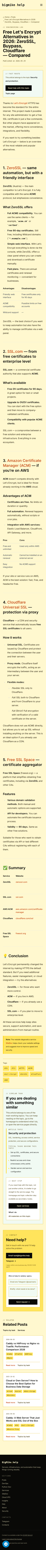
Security (5, 1511)
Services (21, 1330)
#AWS (6, 1080)
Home (7, 17)
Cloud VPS (6, 1497)
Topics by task (9, 1330)
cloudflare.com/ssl (24, 918)
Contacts (5, 1525)
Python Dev (6, 1487)
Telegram (5, 1521)
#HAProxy (28, 1354)
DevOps (5, 1483)
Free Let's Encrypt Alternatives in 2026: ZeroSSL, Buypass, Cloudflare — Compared (22, 21)
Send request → (23, 1302)
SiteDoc (9, 1043)
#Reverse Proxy (13, 1429)
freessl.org (21, 933)
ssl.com (19, 897)
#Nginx (9, 1358)
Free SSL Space (21, 759)
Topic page (10, 93)
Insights (5, 1501)
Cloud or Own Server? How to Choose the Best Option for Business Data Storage (22, 1383)
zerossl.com (21, 882)
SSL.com (15, 351)
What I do (13, 1212)
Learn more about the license (12, 1539)
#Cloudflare (36, 1074)
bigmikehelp (13, 5)
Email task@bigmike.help (19, 1255)
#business (11, 1395)
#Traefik (18, 1354)
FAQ (3, 1504)
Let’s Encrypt (20, 103)
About (4, 1508)
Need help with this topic (18, 88)
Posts (13, 17)
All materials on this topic (19, 1216)
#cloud (9, 1391)
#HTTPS (21, 1068)
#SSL (6, 1068)
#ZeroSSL (23, 1074)
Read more (10, 1365)
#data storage (29, 1391)
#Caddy (9, 1354)
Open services (23, 1206)
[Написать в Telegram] (5, 1544)
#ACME (30, 1068)
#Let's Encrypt (10, 1074)
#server (18, 1391)
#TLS (13, 1068)
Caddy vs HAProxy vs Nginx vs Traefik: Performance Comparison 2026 (22, 1346)
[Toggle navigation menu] (41, 5)
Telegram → (11, 1261)
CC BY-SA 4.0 (27, 1535)
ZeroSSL (14, 168)
